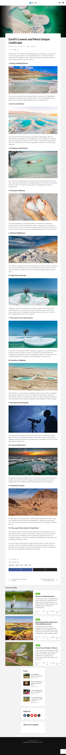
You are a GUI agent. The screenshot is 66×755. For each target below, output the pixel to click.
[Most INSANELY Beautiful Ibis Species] (26, 676)
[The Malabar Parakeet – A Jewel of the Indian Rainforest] (26, 699)
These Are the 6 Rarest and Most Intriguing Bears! (37, 683)
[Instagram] (28, 715)
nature (17, 565)
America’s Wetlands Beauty (45, 596)
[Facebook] (24, 715)
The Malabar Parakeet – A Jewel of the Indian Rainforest (36, 699)
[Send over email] (17, 49)
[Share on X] (15, 49)
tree (30, 565)
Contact (29, 740)
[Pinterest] (35, 715)
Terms (37, 740)
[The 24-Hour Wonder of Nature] (19, 654)
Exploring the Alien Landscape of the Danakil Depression (46, 623)
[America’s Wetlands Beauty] (19, 602)
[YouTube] (31, 715)
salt (22, 565)
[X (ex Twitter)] (39, 715)
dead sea (11, 565)
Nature (37, 593)
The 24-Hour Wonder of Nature (46, 648)
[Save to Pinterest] (12, 49)
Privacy (33, 740)
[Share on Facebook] (10, 49)
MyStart (41, 742)
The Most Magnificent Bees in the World (36, 691)
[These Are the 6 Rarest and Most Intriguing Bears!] (26, 683)
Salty (26, 565)
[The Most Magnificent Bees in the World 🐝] (26, 692)
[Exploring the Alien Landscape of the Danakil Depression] (19, 628)
